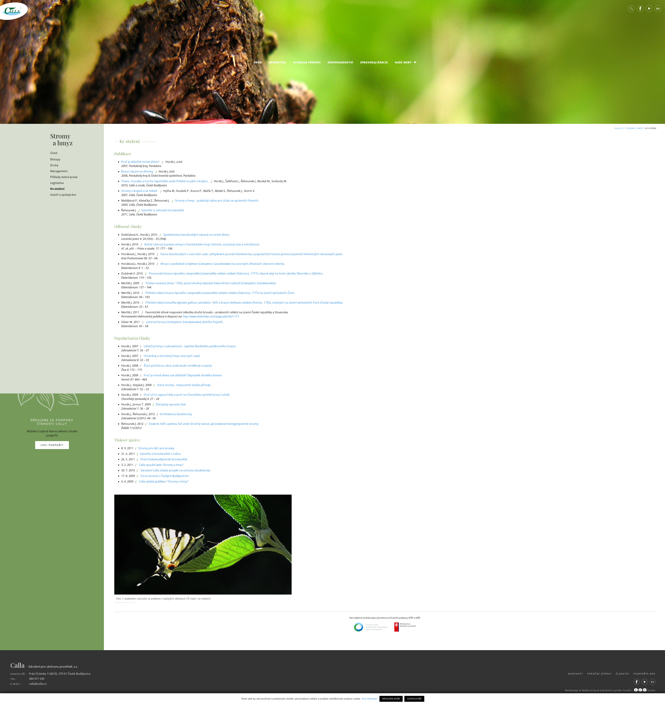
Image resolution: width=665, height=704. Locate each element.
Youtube (649, 8)
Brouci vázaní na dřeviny (137, 171)
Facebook (640, 8)
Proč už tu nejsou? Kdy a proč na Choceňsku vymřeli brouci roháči (187, 395)
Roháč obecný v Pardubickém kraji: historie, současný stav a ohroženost (201, 244)
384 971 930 (36, 679)
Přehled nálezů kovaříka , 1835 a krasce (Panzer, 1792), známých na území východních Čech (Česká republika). (244, 302)
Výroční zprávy (599, 673)
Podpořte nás (645, 673)
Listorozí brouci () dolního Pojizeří (184, 322)
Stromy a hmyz (634, 128)
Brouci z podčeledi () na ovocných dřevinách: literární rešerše (222, 264)
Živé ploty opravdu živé (171, 404)
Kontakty (575, 673)
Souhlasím (414, 698)
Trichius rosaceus (155, 283)
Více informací (369, 698)
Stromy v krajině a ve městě (139, 191)
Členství (622, 673)
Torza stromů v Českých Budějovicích (164, 476)
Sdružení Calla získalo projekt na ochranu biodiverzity (175, 470)
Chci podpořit (52, 445)
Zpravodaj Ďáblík (374, 62)
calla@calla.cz (38, 684)
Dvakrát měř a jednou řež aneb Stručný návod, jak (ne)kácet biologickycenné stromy (203, 424)
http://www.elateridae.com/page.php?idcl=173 (211, 316)
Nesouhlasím (391, 698)
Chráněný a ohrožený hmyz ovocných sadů (172, 356)
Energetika (277, 62)
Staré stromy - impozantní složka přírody (183, 385)
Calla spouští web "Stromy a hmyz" (161, 465)
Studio (651, 690)
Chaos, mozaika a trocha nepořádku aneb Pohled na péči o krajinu (164, 181)
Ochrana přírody (307, 62)
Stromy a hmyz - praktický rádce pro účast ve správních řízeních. (217, 200)
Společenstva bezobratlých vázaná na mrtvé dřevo (196, 235)
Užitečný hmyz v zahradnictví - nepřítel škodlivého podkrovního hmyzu (190, 346)
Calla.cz (619, 128)
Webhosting (589, 690)
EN (657, 8)
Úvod (258, 62)
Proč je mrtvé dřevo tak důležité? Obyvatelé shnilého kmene (183, 375)
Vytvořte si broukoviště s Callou (160, 454)
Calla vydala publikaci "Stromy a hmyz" (164, 481)
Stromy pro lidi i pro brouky (156, 448)
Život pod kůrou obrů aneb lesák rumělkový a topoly (178, 366)
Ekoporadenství (340, 62)
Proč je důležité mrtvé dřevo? (140, 162)
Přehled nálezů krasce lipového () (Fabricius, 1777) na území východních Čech (219, 293)
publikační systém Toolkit (616, 690)
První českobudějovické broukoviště (163, 459)
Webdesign (572, 690)
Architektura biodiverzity (176, 414)
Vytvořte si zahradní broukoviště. (162, 210)
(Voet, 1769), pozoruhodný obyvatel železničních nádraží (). (221, 283)
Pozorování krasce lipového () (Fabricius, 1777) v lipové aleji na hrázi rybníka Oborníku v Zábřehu (236, 273)
